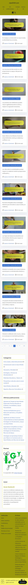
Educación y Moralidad (9, 34)
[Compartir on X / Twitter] (15, 12)
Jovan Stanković (9, 487)
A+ (2, 580)
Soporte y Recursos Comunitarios (12, 65)
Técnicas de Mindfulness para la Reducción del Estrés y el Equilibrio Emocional (13, 412)
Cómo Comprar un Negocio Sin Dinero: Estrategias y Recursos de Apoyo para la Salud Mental (20, 558)
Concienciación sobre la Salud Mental (13, 364)
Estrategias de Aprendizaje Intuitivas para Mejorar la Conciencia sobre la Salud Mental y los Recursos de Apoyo (14, 438)
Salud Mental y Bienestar (10, 386)
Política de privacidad (6, 528)
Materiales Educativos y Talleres (11, 98)
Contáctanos (4, 523)
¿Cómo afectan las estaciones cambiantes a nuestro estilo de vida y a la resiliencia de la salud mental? (21, 546)
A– (2, 582)
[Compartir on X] (24, 580)
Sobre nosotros (5, 520)
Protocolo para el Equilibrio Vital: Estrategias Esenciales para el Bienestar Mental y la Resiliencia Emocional (21, 569)
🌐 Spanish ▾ (23, 582)
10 (24, 345)
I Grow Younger (18, 473)
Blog (2, 525)
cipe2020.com (14, 3)
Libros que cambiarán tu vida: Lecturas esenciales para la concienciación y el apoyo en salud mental (21, 523)
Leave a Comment (9, 43)
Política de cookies (6, 533)
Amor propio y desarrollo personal (12, 132)
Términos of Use (5, 531)
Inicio (2, 518)
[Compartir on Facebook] (13, 12)
